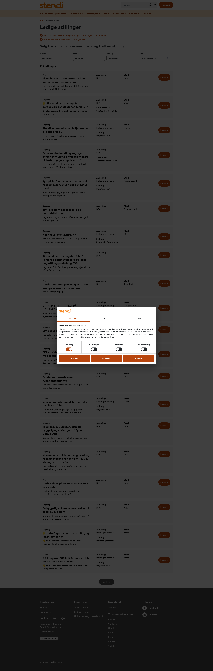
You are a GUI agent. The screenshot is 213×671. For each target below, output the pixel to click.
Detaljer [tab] (107, 318)
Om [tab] (139, 318)
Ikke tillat (74, 358)
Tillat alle (138, 358)
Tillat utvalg (106, 358)
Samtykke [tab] (73, 318)
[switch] (94, 349)
